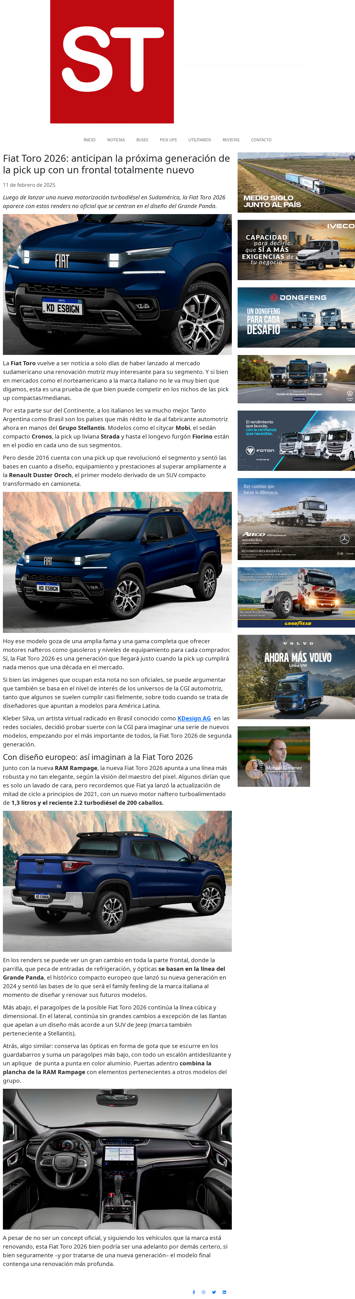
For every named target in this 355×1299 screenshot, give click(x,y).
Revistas (231, 139)
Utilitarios (199, 139)
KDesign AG (194, 718)
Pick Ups (168, 139)
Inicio (90, 139)
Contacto (261, 139)
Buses (142, 139)
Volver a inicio (315, 1292)
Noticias (116, 139)
